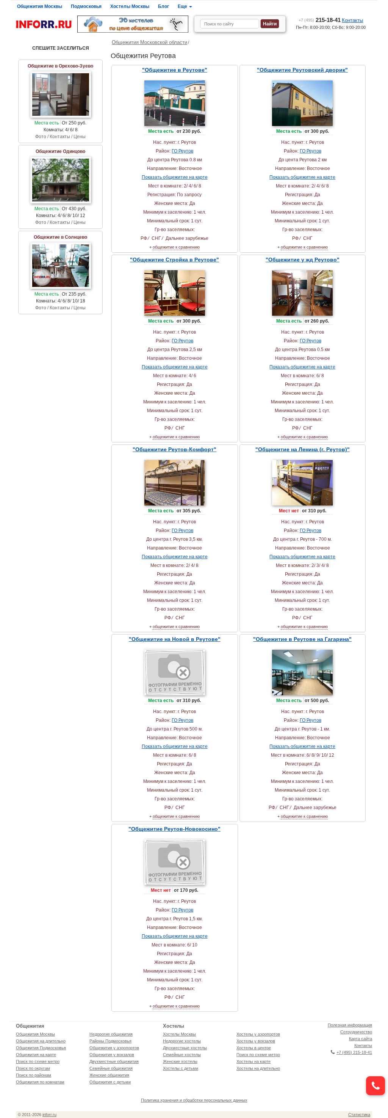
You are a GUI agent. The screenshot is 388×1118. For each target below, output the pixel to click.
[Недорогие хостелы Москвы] (132, 24)
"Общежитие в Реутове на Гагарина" (302, 639)
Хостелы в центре (253, 1048)
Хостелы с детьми (180, 1068)
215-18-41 (320, 20)
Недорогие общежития (111, 1034)
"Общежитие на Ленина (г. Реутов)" (302, 449)
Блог (163, 6)
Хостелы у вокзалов (255, 1041)
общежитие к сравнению (176, 247)
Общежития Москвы (39, 6)
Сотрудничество (356, 1032)
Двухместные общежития (114, 1061)
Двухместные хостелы (185, 1048)
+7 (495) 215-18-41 (354, 1052)
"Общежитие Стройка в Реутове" (174, 260)
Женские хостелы (180, 1061)
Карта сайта (360, 1038)
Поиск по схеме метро (37, 1061)
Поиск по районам (33, 1075)
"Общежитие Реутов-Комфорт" (174, 449)
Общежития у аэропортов (114, 1048)
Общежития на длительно (41, 1041)
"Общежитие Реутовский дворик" (302, 70)
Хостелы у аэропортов (258, 1034)
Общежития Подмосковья (41, 1048)
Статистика (359, 1114)
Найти (270, 24)
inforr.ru (49, 1114)
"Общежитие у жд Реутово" (303, 260)
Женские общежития (109, 1075)
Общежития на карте (36, 1054)
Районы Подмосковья (110, 1041)
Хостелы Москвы (129, 6)
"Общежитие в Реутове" (174, 70)
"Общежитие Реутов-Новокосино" (174, 829)
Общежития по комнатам (40, 1082)
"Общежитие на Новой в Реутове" (175, 639)
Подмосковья (86, 6)
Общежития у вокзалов (111, 1054)
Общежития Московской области (149, 42)
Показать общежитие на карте (175, 177)
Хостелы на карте (253, 1061)
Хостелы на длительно (258, 1068)
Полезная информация (350, 1025)
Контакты (352, 20)
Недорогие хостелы (182, 1041)
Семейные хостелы (182, 1054)
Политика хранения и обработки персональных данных (194, 1100)
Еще (183, 6)
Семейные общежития (111, 1068)
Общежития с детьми (110, 1082)
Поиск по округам (33, 1068)
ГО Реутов (182, 151)
